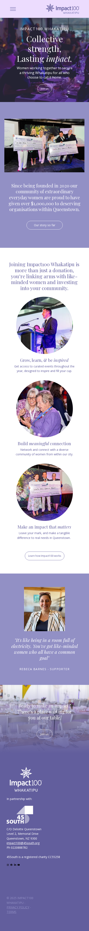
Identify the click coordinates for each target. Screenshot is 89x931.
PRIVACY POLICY (18, 907)
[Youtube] (18, 865)
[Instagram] (8, 865)
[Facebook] (11, 865)
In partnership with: (19, 799)
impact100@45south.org (23, 843)
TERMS (11, 912)
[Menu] (13, 9)
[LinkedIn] (15, 865)
